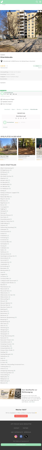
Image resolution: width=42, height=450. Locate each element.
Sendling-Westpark (5, 354)
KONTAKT (16, 428)
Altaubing (3, 174)
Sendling (3, 352)
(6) (9, 198)
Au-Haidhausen (5, 188)
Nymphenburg (4, 321)
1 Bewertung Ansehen (4, 67)
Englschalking (4, 223)
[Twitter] (26, 437)
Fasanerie (3, 225)
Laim (2, 272)
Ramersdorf (4, 338)
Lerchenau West (5, 278)
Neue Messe (4, 311)
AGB (12, 432)
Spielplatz (3, 54)
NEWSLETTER (27, 424)
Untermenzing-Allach (6, 372)
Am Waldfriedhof (5, 184)
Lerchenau (3, 276)
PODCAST (16, 424)
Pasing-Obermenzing (6, 336)
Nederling (3, 309)
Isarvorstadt (4, 260)
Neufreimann (4, 313)
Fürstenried (3, 239)
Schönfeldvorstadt (5, 342)
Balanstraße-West (5, 196)
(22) (12, 340)
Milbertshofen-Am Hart (7, 295)
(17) (16, 317)
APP (12, 424)
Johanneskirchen (5, 262)
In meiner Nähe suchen (21, 444)
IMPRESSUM (27, 432)
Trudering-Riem (5, 366)
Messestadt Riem (5, 291)
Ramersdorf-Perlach (6, 340)
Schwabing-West (5, 346)
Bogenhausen (4, 203)
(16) (9, 186)
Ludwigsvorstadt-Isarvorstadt (8, 280)
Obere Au (3, 325)
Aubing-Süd (4, 194)
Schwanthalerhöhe (5, 348)
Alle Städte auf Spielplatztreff (21, 441)
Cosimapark (4, 207)
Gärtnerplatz (4, 243)
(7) (9, 180)
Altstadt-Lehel (4, 180)
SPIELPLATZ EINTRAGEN (21, 416)
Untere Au (3, 368)
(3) (8, 172)
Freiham (3, 233)
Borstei (2, 205)
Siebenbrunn (4, 356)
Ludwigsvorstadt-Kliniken (7, 282)
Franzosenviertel (5, 231)
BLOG (21, 424)
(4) (10, 241)
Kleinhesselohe (4, 270)
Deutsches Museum (6, 215)
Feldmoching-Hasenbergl (7, 227)
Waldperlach (4, 379)
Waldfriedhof (4, 376)
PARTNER (25, 428)
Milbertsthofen (4, 297)
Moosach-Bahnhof (5, 303)
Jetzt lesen (32, 402)
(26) (13, 336)
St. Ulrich (3, 362)
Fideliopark (3, 229)
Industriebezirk (4, 258)
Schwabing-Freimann (6, 344)
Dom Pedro (3, 217)
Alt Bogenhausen (5, 170)
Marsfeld (3, 284)
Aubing (2, 190)
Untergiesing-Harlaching (7, 370)
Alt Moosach (4, 172)
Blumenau (3, 201)
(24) (15, 227)
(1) (5, 190)
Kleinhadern (4, 268)
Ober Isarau (4, 323)
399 (12, 94)
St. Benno (3, 360)
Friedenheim (4, 235)
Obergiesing (4, 329)
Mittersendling (4, 299)
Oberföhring (4, 327)
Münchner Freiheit (5, 307)
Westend (3, 383)
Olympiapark (4, 334)
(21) (6, 383)
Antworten (5, 127)
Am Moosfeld (4, 182)
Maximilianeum (5, 286)
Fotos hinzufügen (7, 104)
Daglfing (3, 209)
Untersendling (4, 374)
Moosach (3, 301)
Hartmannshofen (5, 254)
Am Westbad (25, 109)
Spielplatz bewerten (7, 101)
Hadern (2, 250)
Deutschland (7, 109)
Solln (2, 358)
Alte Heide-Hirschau (6, 176)
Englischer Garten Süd (6, 221)
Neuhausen (3, 315)
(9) (7, 225)
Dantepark (3, 211)
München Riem (4, 305)
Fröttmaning (4, 237)
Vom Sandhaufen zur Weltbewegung (29, 391)
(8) (6, 301)
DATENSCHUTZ (18, 432)
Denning (3, 213)
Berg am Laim (4, 198)
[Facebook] (21, 437)
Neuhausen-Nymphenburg (7, 317)
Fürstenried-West (5, 241)
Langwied (3, 274)
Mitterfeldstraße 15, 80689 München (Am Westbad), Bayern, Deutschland (19, 61)
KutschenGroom (8, 92)
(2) (13, 168)
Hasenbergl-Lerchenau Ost (8, 256)
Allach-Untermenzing (6, 168)
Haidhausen (4, 252)
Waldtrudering (4, 381)
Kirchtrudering (4, 266)
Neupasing (3, 319)
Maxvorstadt (4, 288)
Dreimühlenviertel (5, 219)
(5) (10, 188)
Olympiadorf (4, 331)
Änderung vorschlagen (8, 99)
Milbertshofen (4, 293)
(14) (13, 344)
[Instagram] (15, 437)
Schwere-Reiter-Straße (6, 350)
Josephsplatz (4, 264)
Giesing (2, 246)
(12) (6, 205)
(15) (14, 295)
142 (6, 94)
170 (9, 94)
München (19, 109)
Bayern (13, 109)
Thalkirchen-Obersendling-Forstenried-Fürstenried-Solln (15, 364)
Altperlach (3, 178)
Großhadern (4, 248)
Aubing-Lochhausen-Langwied (9, 192)
